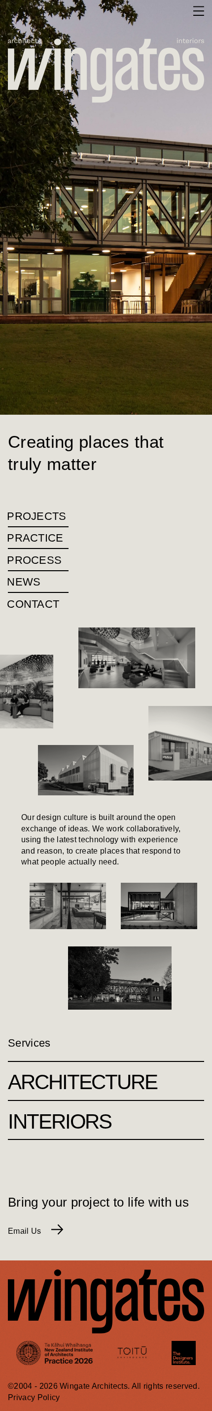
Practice (36, 538)
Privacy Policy (34, 1397)
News (24, 582)
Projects (37, 516)
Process (35, 560)
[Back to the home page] (27, 11)
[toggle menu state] (198, 11)
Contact (33, 604)
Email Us (25, 1231)
